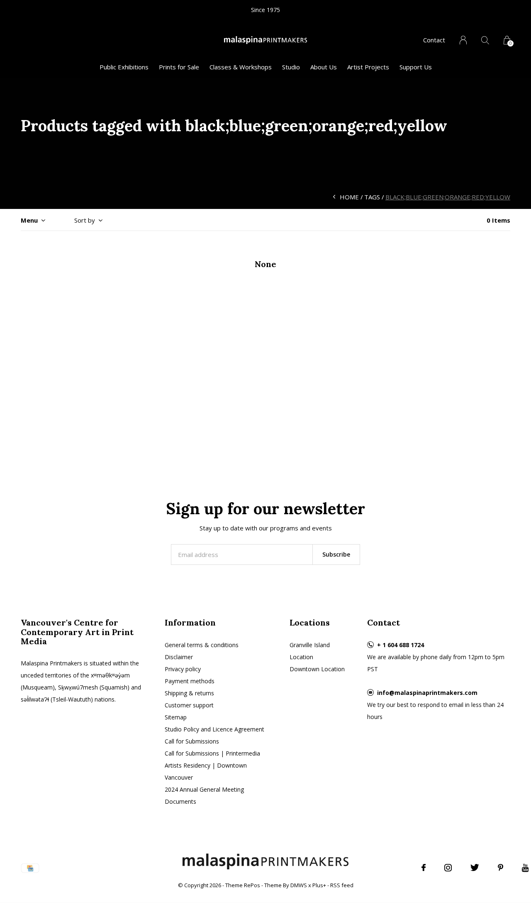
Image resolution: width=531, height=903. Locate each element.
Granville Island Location (310, 651)
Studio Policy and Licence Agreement (214, 729)
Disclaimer (179, 657)
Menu (29, 220)
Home (349, 197)
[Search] (485, 40)
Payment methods (189, 681)
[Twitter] (474, 867)
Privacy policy (183, 669)
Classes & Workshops (240, 67)
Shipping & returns (189, 693)
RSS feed (341, 885)
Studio (291, 67)
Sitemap (176, 717)
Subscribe (336, 554)
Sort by (84, 220)
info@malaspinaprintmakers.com (427, 693)
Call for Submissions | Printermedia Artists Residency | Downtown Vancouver (212, 765)
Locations (310, 622)
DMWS (298, 885)
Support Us (415, 67)
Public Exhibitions (124, 67)
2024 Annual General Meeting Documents (204, 795)
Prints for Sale (179, 67)
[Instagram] (448, 867)
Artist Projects (368, 67)
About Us (323, 67)
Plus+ (319, 885)
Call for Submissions (192, 741)
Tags (372, 197)
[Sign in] (463, 40)
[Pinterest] (500, 867)
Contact (434, 40)
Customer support (189, 705)
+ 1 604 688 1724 (400, 645)
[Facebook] (423, 867)
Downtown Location (317, 669)
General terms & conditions (202, 645)
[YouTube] (525, 867)
